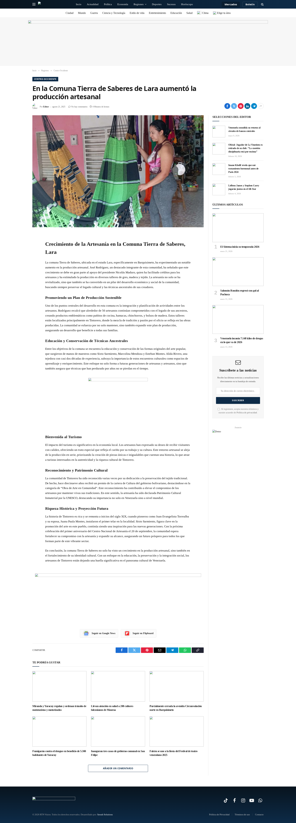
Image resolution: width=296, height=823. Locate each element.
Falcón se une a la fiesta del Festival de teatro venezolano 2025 (174, 753)
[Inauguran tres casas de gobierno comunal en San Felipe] (118, 731)
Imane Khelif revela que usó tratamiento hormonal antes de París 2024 (243, 168)
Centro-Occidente (45, 79)
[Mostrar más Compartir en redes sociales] (261, 106)
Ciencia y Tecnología (113, 12)
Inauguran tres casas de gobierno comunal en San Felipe (118, 753)
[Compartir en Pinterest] (241, 106)
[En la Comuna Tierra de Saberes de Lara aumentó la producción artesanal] (118, 171)
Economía (122, 4)
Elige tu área (223, 12)
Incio (78, 4)
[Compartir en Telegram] (254, 106)
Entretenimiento (157, 12)
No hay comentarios (79, 107)
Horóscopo (187, 4)
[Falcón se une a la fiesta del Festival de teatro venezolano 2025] (177, 731)
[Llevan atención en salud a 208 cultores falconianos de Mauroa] (118, 686)
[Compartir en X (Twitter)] (234, 106)
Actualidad (92, 4)
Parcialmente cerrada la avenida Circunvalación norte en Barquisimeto (176, 708)
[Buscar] (262, 4)
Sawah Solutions (105, 814)
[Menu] (33, 4)
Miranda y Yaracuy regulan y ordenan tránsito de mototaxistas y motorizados (59, 708)
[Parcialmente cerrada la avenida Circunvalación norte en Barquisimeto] (177, 686)
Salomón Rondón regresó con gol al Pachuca (239, 292)
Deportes (157, 4)
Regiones (139, 4)
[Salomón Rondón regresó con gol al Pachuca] (238, 271)
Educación (176, 12)
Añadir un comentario (118, 768)
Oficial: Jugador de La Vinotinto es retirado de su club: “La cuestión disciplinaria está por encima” (245, 148)
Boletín (250, 4)
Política (108, 4)
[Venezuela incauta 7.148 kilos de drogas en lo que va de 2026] (238, 319)
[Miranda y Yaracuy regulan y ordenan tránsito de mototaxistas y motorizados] (59, 686)
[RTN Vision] (52, 4)
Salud (189, 12)
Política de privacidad (247, 412)
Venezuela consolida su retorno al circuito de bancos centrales (244, 129)
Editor (46, 107)
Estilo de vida (137, 12)
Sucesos (171, 4)
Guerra (94, 12)
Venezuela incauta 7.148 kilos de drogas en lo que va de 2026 (241, 340)
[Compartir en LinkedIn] (247, 106)
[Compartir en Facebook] (227, 106)
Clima (204, 12)
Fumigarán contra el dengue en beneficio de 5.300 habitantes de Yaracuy (59, 753)
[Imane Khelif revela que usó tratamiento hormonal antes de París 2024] (218, 169)
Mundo (82, 12)
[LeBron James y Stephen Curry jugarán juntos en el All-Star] (218, 189)
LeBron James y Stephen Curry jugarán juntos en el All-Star (243, 187)
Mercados (231, 4)
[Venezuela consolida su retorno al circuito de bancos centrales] (218, 131)
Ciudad (69, 12)
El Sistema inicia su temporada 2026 (239, 246)
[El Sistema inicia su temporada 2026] (238, 227)
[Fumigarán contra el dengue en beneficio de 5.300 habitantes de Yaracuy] (59, 731)
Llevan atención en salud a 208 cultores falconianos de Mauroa (112, 708)
